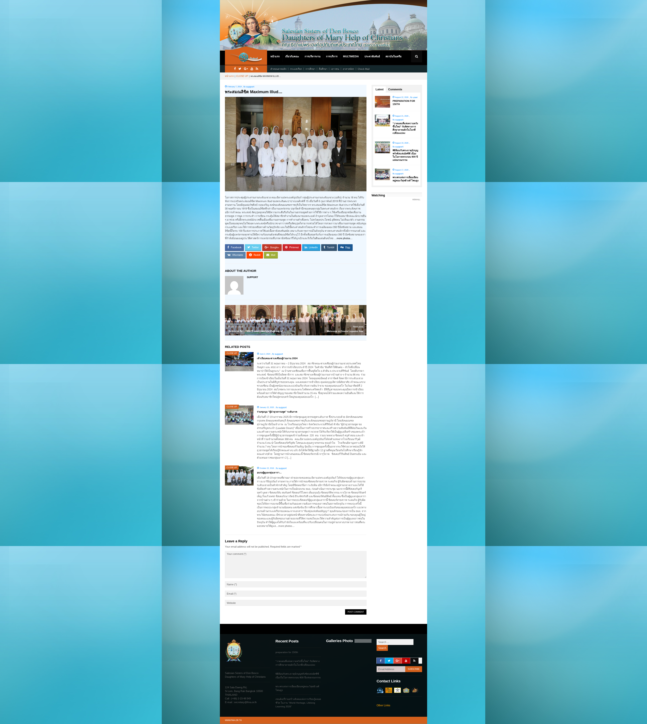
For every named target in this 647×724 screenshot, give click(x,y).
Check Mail (363, 69)
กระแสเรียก (296, 69)
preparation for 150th (286, 652)
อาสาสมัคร (348, 69)
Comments (395, 89)
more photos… (344, 238)
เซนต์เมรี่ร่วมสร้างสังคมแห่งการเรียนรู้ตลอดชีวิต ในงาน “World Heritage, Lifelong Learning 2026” (298, 703)
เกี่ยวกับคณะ (292, 56)
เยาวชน (335, 69)
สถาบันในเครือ (394, 56)
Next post (358, 326)
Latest (379, 89)
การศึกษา (310, 69)
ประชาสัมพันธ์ (372, 56)
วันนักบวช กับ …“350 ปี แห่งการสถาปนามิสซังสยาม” (255, 331)
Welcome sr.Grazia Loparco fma (345, 331)
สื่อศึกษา (323, 69)
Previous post (235, 326)
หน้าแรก (275, 56)
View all (416, 200)
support (250, 86)
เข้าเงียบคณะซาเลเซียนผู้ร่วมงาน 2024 (277, 358)
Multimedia (351, 56)
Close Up (242, 76)
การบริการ (331, 56)
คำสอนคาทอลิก (278, 69)
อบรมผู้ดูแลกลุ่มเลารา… (269, 472)
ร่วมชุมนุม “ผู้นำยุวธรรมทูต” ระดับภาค (277, 411)
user (415, 97)
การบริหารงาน (312, 56)
